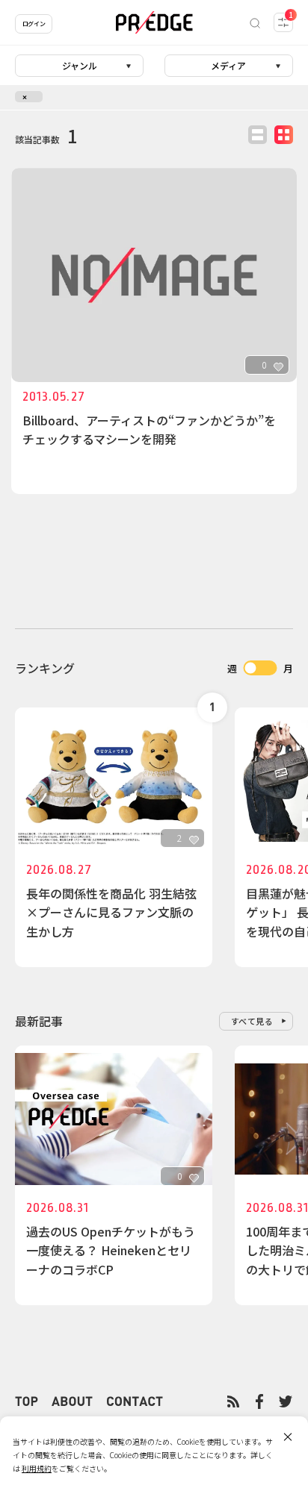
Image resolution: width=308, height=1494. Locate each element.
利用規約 (37, 1468)
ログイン (33, 23)
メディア (228, 65)
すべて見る (252, 1021)
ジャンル (79, 65)
